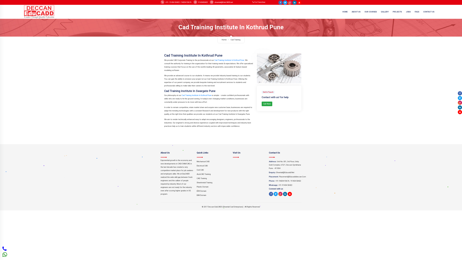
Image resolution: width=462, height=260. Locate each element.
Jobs (408, 12)
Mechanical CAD (203, 161)
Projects (397, 12)
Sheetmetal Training (204, 183)
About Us (356, 12)
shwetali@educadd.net (285, 172)
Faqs (417, 12)
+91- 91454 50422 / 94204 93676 (178, 2)
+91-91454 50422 (285, 185)
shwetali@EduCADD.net (223, 2)
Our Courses (371, 12)
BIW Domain (201, 191)
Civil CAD (200, 170)
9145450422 (203, 2)
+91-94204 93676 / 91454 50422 (288, 181)
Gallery (385, 12)
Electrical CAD (202, 166)
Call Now (267, 104)
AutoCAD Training (204, 174)
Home (345, 12)
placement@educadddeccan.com (292, 177)
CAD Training (202, 178)
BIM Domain (201, 195)
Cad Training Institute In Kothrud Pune (229, 60)
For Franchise (259, 2)
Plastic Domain (203, 187)
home (224, 40)
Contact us (428, 12)
